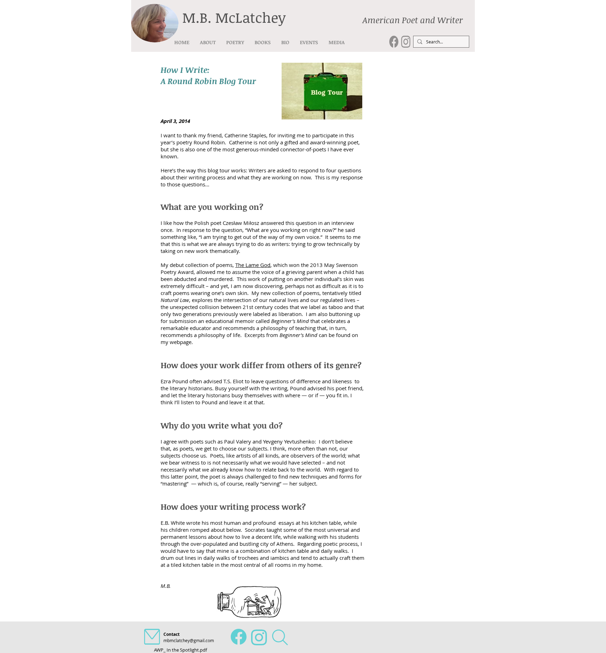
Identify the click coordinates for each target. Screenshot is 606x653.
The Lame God (252, 264)
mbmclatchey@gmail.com (188, 640)
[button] (235, 42)
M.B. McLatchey (234, 17)
